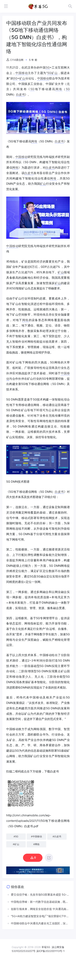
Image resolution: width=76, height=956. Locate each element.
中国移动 (21, 73)
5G (48, 67)
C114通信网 (16, 59)
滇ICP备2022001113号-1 (50, 951)
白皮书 (20, 94)
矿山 (54, 73)
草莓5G (46, 947)
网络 (59, 89)
